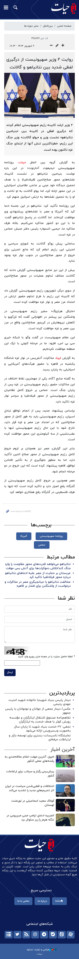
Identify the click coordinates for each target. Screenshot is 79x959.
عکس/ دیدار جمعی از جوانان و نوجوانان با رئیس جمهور (38, 711)
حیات (22, 162)
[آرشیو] (9, 934)
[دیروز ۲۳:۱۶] (65, 820)
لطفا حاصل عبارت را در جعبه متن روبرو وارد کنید (46, 656)
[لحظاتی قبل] (65, 761)
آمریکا (23, 536)
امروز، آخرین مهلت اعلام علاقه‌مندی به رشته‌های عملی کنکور (29, 759)
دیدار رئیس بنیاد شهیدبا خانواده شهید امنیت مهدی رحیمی (39, 702)
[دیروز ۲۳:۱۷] (65, 805)
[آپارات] (71, 934)
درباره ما (42, 901)
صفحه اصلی (64, 26)
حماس (41, 545)
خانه (57, 901)
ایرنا (58, 358)
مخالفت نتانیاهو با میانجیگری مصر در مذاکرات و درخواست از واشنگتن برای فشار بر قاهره (38, 584)
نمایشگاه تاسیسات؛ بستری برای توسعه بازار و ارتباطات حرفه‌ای (40, 737)
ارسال (10, 672)
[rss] (26, 934)
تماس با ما (23, 901)
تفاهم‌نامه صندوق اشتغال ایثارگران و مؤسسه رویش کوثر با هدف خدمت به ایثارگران (40, 720)
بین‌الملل (48, 26)
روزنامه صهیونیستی (51, 536)
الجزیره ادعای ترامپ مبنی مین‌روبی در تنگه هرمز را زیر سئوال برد (30, 818)
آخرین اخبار (62, 749)
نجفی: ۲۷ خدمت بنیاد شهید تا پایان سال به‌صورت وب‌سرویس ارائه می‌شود (42, 729)
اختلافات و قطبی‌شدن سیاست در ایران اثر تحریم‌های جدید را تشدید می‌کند (29, 788)
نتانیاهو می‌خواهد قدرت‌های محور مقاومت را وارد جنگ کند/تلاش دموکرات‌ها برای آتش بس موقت (38, 566)
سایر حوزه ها (31, 26)
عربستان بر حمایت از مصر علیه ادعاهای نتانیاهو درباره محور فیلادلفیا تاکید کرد (38, 575)
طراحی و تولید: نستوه (38, 949)
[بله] (53, 934)
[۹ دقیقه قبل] (65, 790)
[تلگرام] (44, 934)
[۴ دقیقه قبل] (65, 776)
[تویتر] (17, 934)
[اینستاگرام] (35, 934)
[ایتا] (62, 934)
